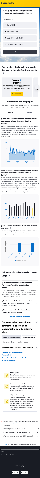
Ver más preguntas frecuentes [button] (20, 316)
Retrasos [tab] (29, 112)
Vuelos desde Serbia (9, 360)
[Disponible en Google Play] (15, 473)
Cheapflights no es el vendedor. (14, 429)
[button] (20, 25)
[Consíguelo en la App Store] (24, 473)
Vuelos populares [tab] (8, 342)
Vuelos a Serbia (7, 355)
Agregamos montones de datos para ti (16, 432)
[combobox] (8, 19)
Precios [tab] (10, 112)
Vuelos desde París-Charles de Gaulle (14, 358)
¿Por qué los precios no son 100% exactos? (18, 436)
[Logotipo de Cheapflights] (7, 3)
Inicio (6, 444)
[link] (17, 94)
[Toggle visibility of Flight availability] (20, 260)
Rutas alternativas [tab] (29, 337)
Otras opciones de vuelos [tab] (11, 337)
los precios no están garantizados (11, 423)
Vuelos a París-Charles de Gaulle (12, 352)
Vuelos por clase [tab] (23, 342)
